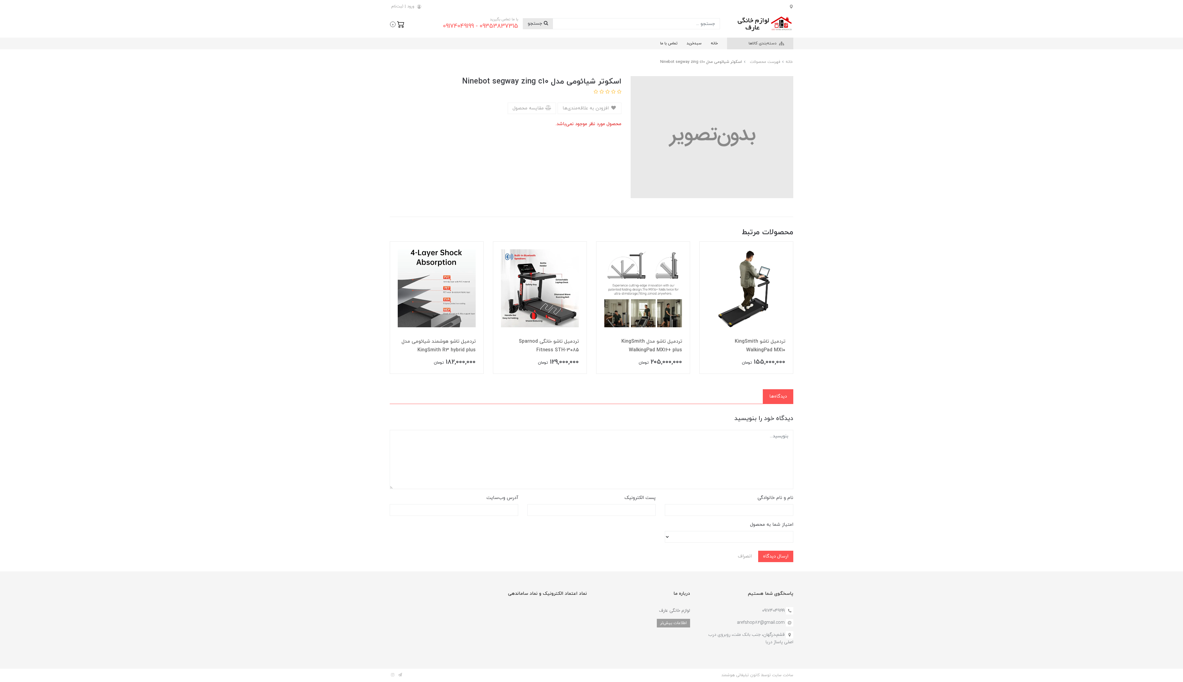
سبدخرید (694, 43)
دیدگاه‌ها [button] (778, 396)
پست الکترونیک (640, 498)
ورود (410, 6)
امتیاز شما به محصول (771, 524)
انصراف (745, 556)
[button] (397, 23)
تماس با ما (668, 43)
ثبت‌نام (397, 6)
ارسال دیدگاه (775, 556)
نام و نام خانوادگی (775, 498)
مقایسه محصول (529, 108)
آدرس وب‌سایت (502, 498)
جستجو (536, 23)
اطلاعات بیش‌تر (673, 623)
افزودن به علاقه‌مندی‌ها (586, 108)
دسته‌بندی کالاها (763, 43)
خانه (714, 43)
